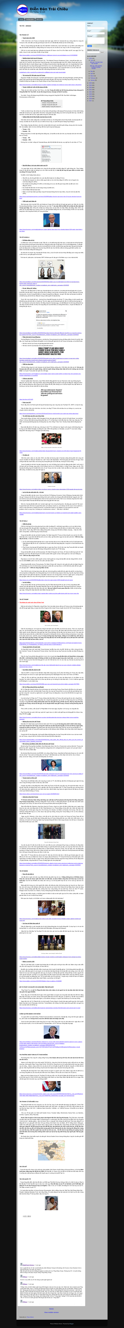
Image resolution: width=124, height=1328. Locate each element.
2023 (90, 87)
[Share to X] (27, 1216)
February (93, 78)
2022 (90, 89)
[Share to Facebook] (28, 1216)
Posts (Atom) (30, 1317)
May (92, 71)
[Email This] (24, 1216)
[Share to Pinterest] (30, 1216)
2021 (90, 92)
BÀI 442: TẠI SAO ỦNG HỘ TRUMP (96, 63)
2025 (90, 83)
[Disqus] (51, 1240)
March (92, 75)
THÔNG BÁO (30, 19)
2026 (90, 58)
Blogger (72, 1323)
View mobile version (51, 1312)
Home (21, 19)
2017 (90, 100)
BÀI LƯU (39, 19)
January (93, 80)
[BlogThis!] (25, 1216)
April (92, 73)
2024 (90, 85)
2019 (90, 96)
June (92, 60)
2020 (90, 94)
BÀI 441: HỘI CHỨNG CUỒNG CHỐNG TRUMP (96, 67)
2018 (90, 98)
